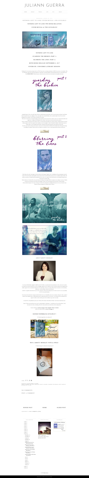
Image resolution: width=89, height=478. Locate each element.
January (26, 464)
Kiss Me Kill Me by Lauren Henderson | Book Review (29, 447)
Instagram (43, 307)
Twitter (46, 307)
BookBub (49, 307)
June (26, 458)
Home (45, 407)
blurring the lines (29, 384)
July (26, 457)
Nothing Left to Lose (26, 385)
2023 (25, 424)
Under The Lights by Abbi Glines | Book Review (30, 455)
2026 (25, 421)
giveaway (45, 384)
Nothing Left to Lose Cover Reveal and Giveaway (29, 443)
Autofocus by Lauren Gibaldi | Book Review (30, 450)
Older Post (61, 407)
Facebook (39, 307)
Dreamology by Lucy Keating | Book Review (30, 452)
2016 (25, 466)
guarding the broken (53, 384)
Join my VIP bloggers (49, 309)
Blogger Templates (42, 476)
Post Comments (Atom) (35, 411)
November (27, 436)
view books (63, 430)
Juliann (59, 424)
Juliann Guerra (44, 5)
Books (41, 384)
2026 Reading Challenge (59, 422)
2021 (25, 427)
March (26, 461)
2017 (25, 433)
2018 (25, 432)
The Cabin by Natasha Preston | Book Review (43, 437)
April (26, 460)
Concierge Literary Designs (48, 66)
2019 (25, 430)
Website (53, 307)
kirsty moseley (62, 384)
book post (37, 384)
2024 (25, 423)
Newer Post (27, 407)
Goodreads (57, 307)
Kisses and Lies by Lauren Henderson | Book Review (29, 445)
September (27, 439)
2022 (25, 426)
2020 (25, 429)
